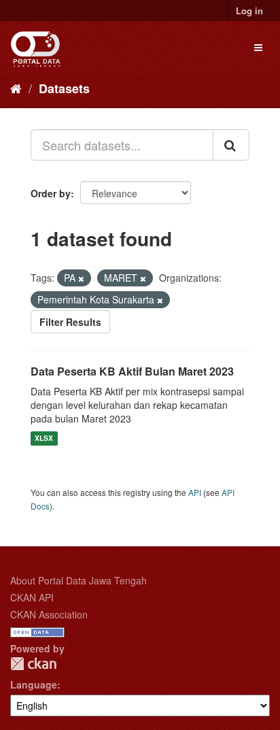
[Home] (16, 88)
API (194, 492)
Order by (51, 193)
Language (33, 684)
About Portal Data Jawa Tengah (78, 580)
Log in (249, 10)
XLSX (44, 438)
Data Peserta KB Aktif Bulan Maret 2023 (132, 371)
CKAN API (32, 597)
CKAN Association (49, 614)
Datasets (64, 88)
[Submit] (231, 145)
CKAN (33, 664)
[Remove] (81, 278)
